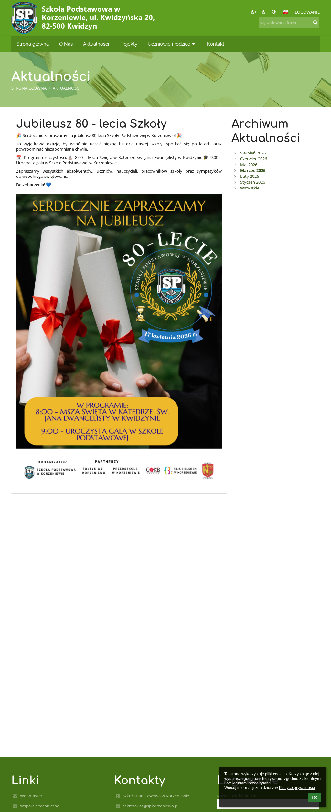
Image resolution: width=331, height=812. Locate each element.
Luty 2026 (249, 176)
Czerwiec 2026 (253, 159)
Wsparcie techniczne (39, 806)
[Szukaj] (315, 22)
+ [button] (255, 12)
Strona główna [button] (32, 44)
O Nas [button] (66, 44)
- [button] (266, 12)
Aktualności (66, 88)
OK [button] (314, 797)
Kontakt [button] (215, 44)
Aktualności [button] (96, 44)
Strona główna (29, 88)
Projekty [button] (128, 44)
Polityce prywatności (297, 787)
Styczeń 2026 (252, 182)
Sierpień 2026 (253, 153)
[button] (273, 11)
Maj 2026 (248, 164)
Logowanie (307, 12)
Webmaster (31, 796)
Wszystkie (249, 188)
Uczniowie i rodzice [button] (169, 44)
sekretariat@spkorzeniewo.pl (150, 806)
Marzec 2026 (252, 170)
